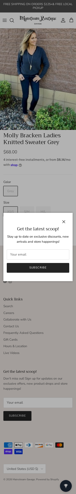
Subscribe (37, 268)
